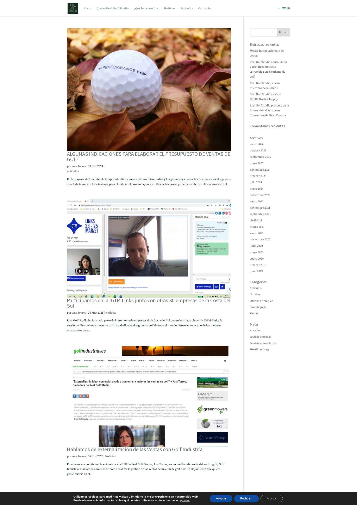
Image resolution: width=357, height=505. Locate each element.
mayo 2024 (256, 189)
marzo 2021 (257, 227)
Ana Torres (79, 166)
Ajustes (272, 498)
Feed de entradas (260, 337)
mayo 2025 (256, 163)
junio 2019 (256, 271)
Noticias (169, 8)
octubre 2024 (258, 176)
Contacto (204, 8)
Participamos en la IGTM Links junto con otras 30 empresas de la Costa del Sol (149, 303)
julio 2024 (256, 182)
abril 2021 (256, 220)
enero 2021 (257, 233)
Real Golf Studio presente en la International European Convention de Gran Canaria (269, 110)
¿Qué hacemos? (144, 8)
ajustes (185, 500)
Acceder (255, 330)
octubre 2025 (258, 150)
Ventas (254, 313)
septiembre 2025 (260, 157)
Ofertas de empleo (261, 301)
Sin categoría (258, 307)
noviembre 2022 (260, 195)
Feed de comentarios (263, 343)
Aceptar (221, 498)
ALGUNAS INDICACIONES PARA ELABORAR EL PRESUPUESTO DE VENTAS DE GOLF (148, 156)
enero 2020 (257, 259)
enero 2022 (257, 201)
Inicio (87, 8)
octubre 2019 (258, 265)
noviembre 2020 (260, 239)
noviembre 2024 (260, 170)
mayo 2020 (256, 252)
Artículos (187, 8)
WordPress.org (259, 349)
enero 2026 (257, 144)
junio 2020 (256, 246)
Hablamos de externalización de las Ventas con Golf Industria (135, 449)
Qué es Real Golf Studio (112, 8)
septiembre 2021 (260, 214)
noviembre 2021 (260, 208)
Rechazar (246, 498)
